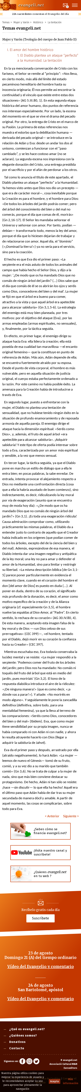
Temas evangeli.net (21, 28)
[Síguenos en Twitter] (36, 1061)
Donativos (17, 1042)
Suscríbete (40, 918)
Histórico (38, 22)
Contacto (16, 1048)
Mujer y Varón (21, 22)
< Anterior (52, 816)
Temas (6, 22)
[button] (75, 5)
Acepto (54, 1081)
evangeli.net (31, 4)
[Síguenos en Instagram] (29, 1061)
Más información (70, 1081)
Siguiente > (71, 816)
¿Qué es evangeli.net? (27, 1029)
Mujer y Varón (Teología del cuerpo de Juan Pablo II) (39, 39)
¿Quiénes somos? (23, 1035)
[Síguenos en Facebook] (22, 1061)
